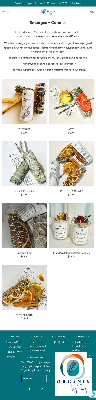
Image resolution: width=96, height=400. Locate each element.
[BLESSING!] (24, 102)
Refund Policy (14, 346)
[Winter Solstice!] (24, 287)
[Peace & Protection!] (24, 163)
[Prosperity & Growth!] (71, 163)
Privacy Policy (14, 351)
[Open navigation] (3, 12)
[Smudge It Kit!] (24, 225)
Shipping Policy (14, 341)
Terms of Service (14, 356)
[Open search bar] (9, 12)
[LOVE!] (71, 102)
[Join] (49, 378)
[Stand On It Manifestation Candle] (71, 225)
